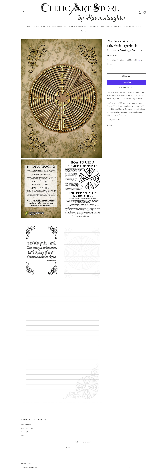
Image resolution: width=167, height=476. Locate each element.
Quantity (110, 64)
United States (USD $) (30, 468)
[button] (23, 12)
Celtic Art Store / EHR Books (138, 467)
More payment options (126, 87)
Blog (22, 436)
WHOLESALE (26, 425)
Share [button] (111, 125)
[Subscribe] (101, 447)
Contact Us (25, 432)
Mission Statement (28, 428)
